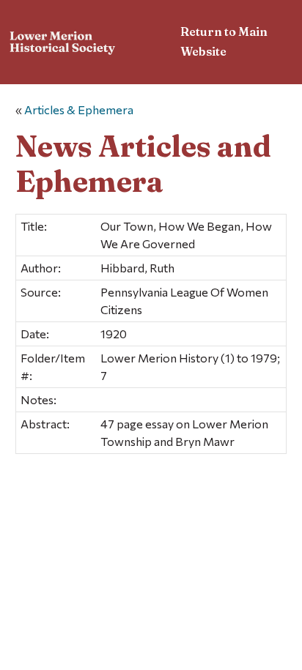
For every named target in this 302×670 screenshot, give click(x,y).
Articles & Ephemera (78, 109)
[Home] (62, 44)
